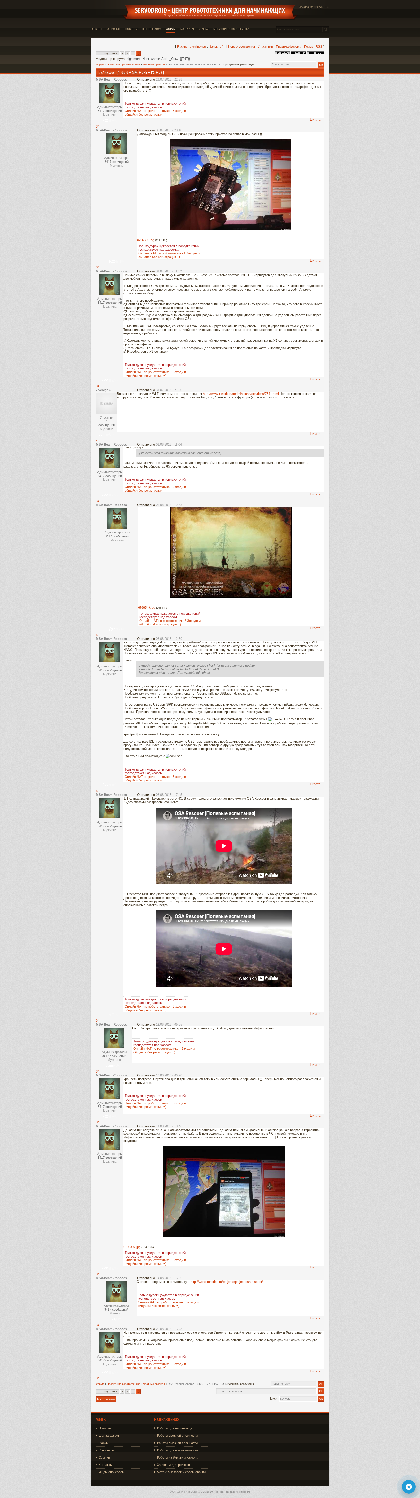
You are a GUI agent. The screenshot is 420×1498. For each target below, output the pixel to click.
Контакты (105, 1465)
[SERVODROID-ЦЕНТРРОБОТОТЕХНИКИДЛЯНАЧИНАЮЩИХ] (210, 10)
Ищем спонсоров (111, 1472)
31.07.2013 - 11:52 (169, 271)
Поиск (308, 46)
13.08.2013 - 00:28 (169, 1075)
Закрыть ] (216, 46)
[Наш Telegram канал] (409, 1487)
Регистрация (305, 6)
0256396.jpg (145, 240)
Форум (100, 64)
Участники (265, 46)
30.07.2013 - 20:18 (169, 130)
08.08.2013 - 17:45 (169, 795)
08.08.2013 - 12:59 (169, 639)
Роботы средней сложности (177, 1435)
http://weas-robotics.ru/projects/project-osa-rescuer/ (227, 1282)
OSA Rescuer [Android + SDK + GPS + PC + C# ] (197, 64)
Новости (105, 1428)
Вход (318, 6)
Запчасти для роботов (173, 1465)
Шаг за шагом (109, 1435)
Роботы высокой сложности (177, 1443)
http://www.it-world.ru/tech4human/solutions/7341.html (241, 393)
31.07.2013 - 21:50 (169, 390)
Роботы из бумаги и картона (177, 1457)
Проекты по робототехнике (123, 64)
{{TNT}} (185, 59)
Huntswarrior (151, 59)
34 (97, 126)
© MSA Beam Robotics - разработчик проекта (224, 1491)
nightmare (133, 59)
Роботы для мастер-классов (178, 1450)
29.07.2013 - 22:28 (169, 79)
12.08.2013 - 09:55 (169, 1024)
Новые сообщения (241, 46)
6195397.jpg (131, 1247)
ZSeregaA (103, 390)
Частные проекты (154, 64)
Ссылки (104, 1457)
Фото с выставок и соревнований (181, 1472)
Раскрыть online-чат (192, 46)
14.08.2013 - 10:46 (169, 1126)
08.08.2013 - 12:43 (169, 505)
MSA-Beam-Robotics (111, 79)
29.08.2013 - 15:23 (169, 1329)
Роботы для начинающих (175, 1428)
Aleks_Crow (169, 59)
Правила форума (288, 46)
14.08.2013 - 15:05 (169, 1278)
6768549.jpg (146, 607)
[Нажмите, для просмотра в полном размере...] (230, 229)
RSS (326, 6)
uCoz (194, 1491)
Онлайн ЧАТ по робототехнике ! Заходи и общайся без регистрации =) (155, 112)
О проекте (106, 1450)
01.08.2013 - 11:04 (169, 444)
